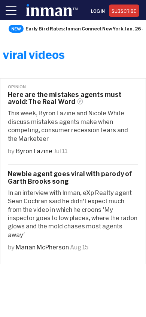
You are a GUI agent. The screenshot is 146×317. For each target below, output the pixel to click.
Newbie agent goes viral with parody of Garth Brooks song (70, 177)
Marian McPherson (42, 247)
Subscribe (124, 11)
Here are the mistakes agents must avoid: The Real (65, 98)
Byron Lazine (34, 150)
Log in (98, 11)
